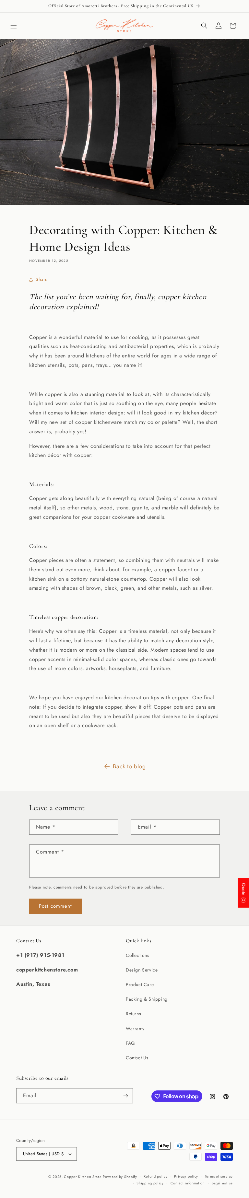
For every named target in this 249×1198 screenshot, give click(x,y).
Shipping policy (150, 1183)
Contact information (188, 1183)
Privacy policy (186, 1176)
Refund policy (155, 1176)
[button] (13, 25)
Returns (133, 1013)
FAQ (130, 1043)
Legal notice (222, 1183)
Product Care (140, 984)
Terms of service (219, 1176)
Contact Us (137, 1057)
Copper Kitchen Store (83, 1176)
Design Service (142, 970)
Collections (137, 955)
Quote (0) (243, 892)
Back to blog (129, 766)
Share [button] (42, 279)
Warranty (135, 1028)
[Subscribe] (125, 1095)
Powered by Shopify (120, 1176)
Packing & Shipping (147, 999)
